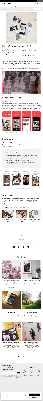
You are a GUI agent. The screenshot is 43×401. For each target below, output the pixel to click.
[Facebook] (25, 55)
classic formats (17, 201)
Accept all (35, 394)
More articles (21, 356)
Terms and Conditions (16, 388)
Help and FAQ (12, 383)
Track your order (20, 383)
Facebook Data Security (25, 388)
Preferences (34, 397)
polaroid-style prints (29, 201)
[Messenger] (31, 55)
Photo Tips (11, 318)
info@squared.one (34, 388)
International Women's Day (31, 350)
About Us (26, 383)
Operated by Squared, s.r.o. (21, 388)
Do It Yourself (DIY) (11, 350)
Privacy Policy (8, 388)
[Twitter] (34, 55)
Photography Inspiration (26, 242)
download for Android (7, 142)
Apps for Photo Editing (16, 242)
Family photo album (9, 198)
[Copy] (36, 55)
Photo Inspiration (11, 287)
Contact (31, 383)
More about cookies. (20, 396)
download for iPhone (7, 101)
